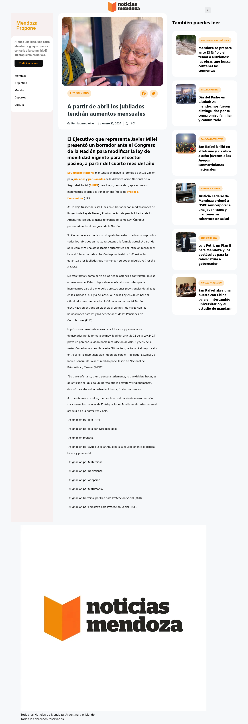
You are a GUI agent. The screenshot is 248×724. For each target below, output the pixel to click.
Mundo (19, 90)
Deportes (20, 97)
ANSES (94, 185)
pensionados (96, 179)
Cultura (19, 105)
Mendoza (20, 76)
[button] (208, 10)
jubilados (80, 179)
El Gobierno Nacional (80, 173)
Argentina (21, 83)
